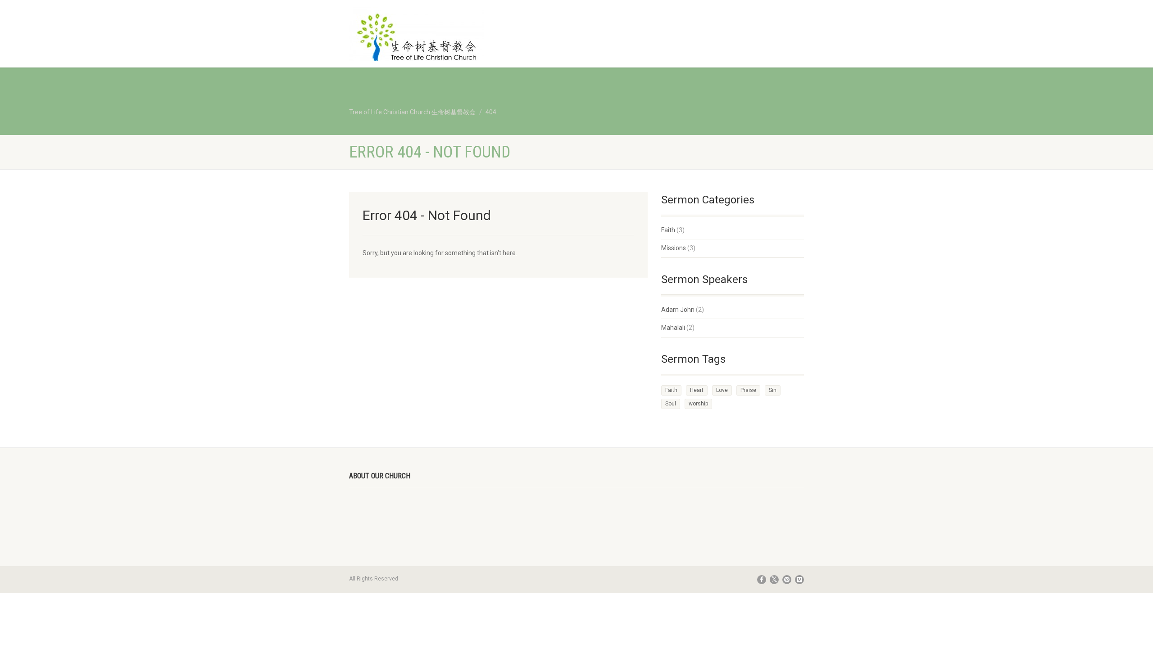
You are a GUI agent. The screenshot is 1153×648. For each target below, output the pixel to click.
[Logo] (420, 38)
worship (698, 403)
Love (722, 390)
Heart (697, 390)
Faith (668, 230)
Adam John (678, 309)
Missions (673, 248)
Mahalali (673, 327)
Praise (748, 390)
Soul (670, 403)
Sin (772, 390)
